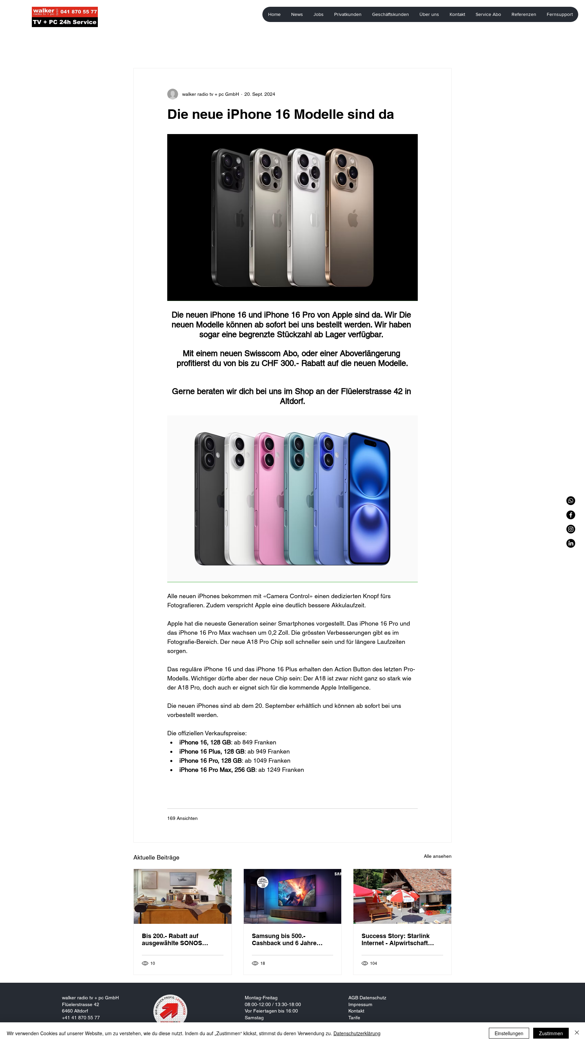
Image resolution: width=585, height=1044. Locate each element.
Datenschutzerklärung (357, 1033)
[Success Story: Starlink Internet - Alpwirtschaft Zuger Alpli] (402, 896)
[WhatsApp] (570, 500)
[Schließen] (577, 1033)
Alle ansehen (438, 856)
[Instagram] (570, 529)
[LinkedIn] (570, 543)
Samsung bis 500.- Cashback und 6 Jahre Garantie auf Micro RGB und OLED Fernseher (286, 939)
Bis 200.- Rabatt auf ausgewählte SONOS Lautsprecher (172, 939)
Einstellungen (509, 1033)
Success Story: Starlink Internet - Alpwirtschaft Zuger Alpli (396, 939)
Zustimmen (551, 1033)
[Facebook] (570, 514)
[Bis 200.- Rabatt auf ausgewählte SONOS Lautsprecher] (183, 896)
